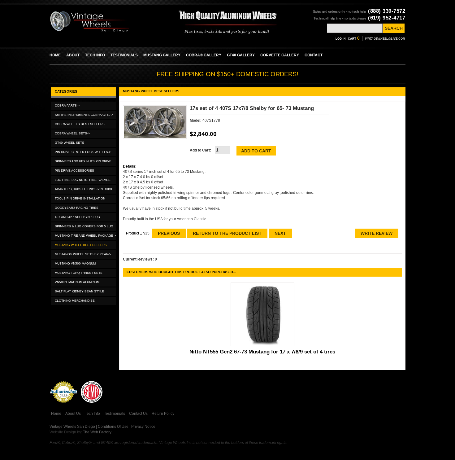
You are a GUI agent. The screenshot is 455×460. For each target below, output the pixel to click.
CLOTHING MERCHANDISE (75, 300)
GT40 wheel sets (69, 142)
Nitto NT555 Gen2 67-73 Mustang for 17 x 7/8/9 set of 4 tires (262, 352)
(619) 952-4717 (386, 18)
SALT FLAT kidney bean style (79, 291)
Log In (341, 38)
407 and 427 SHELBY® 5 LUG (77, 217)
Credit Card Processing (63, 406)
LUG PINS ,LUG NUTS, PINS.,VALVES (82, 180)
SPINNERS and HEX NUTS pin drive (83, 161)
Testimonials (114, 413)
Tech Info (92, 413)
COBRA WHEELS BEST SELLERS (80, 124)
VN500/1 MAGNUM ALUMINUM (77, 282)
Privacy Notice (143, 426)
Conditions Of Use (113, 426)
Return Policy (163, 413)
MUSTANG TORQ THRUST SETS (78, 272)
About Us (73, 413)
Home (56, 413)
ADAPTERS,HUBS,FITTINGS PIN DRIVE (84, 189)
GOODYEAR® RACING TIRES (76, 207)
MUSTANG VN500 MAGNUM (75, 263)
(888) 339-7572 (386, 11)
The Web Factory (97, 432)
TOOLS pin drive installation (80, 198)
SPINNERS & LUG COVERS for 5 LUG (84, 226)
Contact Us (138, 413)
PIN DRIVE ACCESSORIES (74, 170)
